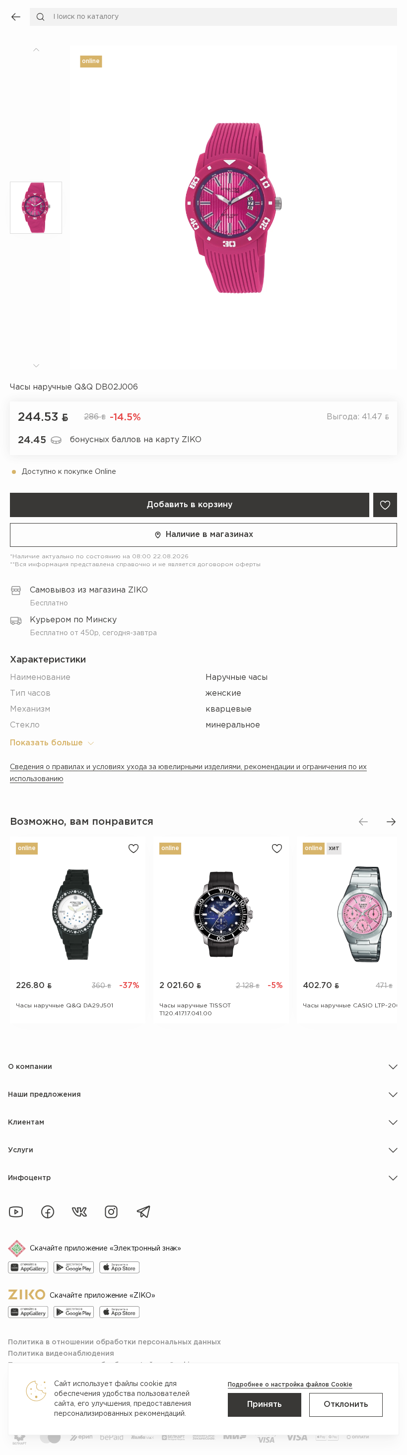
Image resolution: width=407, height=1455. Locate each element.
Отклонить (346, 1404)
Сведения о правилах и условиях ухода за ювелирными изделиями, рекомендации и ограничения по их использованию (188, 773)
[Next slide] (391, 822)
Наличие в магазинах (209, 534)
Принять (264, 1404)
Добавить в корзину (190, 505)
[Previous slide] (363, 822)
